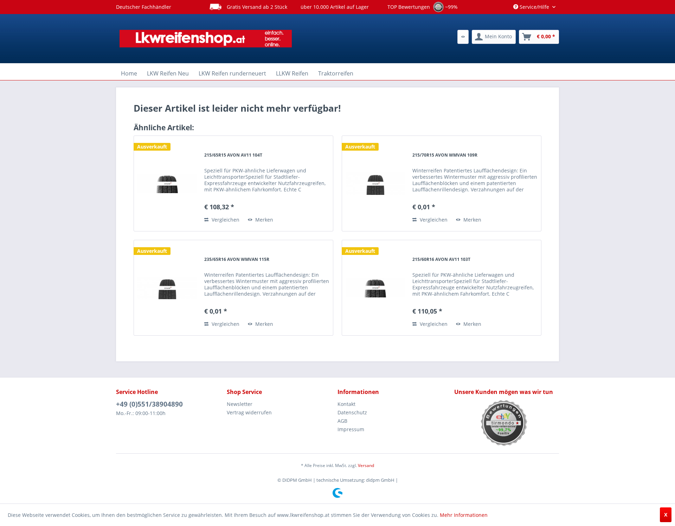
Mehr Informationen (464, 515)
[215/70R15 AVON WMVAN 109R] (375, 183)
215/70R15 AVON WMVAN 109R (444, 155)
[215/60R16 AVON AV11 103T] (375, 287)
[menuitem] (463, 37)
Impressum (351, 429)
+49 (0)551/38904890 (149, 404)
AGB (342, 420)
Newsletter (239, 404)
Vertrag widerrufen (249, 412)
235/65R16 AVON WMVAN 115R (236, 259)
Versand (366, 465)
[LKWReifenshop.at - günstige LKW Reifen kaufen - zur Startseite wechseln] (206, 38)
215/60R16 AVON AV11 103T (441, 259)
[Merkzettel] (463, 37)
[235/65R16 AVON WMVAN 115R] (167, 287)
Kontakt (346, 404)
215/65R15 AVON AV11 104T (233, 155)
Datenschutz (352, 412)
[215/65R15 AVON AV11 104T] (167, 183)
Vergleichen (224, 219)
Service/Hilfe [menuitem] (534, 7)
